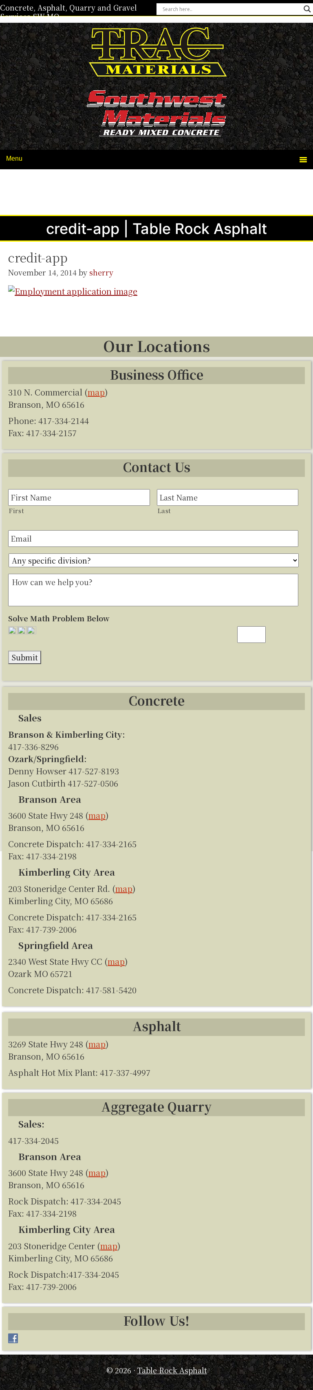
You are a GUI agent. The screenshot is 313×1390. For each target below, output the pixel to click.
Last (164, 510)
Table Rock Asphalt (156, 53)
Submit (24, 657)
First (16, 510)
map (96, 392)
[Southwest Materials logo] (156, 115)
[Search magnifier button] (307, 9)
